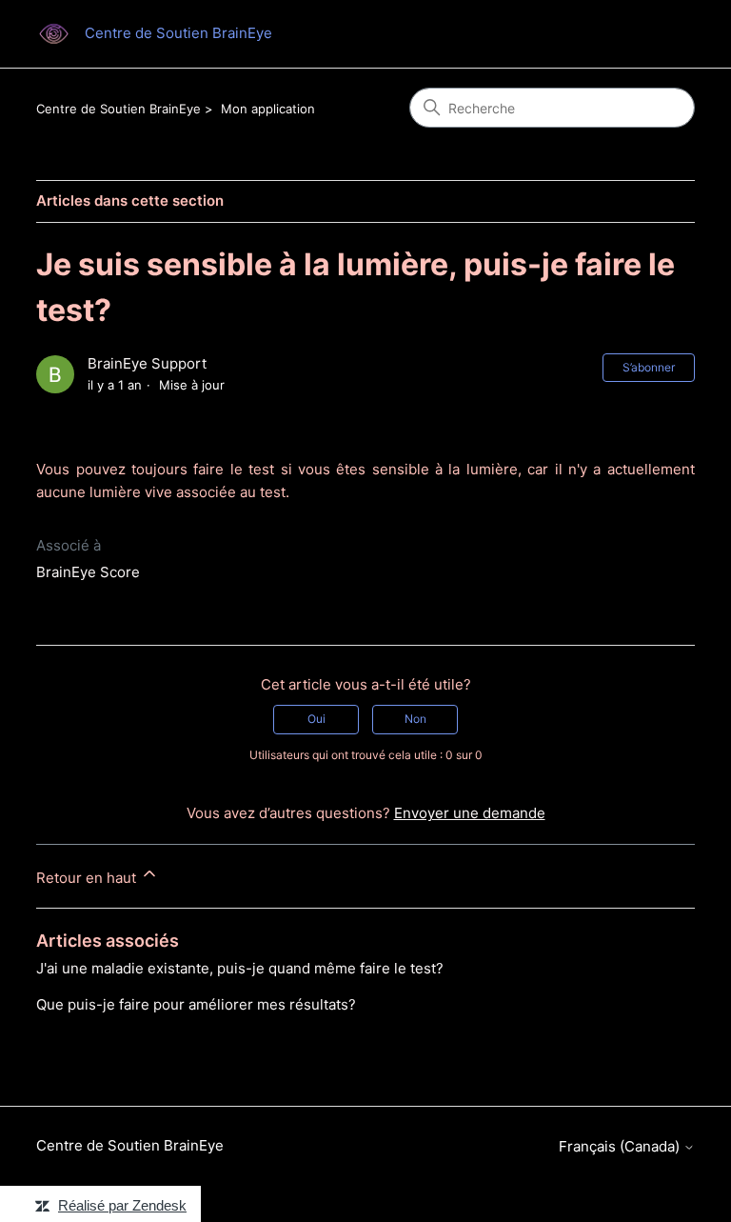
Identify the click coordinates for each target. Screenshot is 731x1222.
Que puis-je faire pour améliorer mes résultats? (196, 1004)
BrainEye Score (88, 572)
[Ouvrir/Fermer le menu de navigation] (661, 34)
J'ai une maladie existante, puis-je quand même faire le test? (240, 968)
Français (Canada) (621, 1146)
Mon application (268, 108)
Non (415, 718)
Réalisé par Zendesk (122, 1205)
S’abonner (648, 367)
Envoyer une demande (469, 813)
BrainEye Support (147, 363)
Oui (316, 718)
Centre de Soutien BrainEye (118, 108)
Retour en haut (88, 878)
